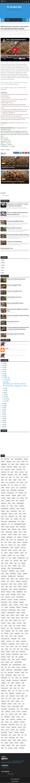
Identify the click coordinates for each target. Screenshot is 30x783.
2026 (3, 363)
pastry (2, 516)
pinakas (12, 701)
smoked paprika (4, 724)
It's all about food (14, 6)
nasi (19, 688)
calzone (11, 633)
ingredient (22, 508)
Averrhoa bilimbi (13, 490)
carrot (22, 633)
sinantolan (3, 36)
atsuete (8, 617)
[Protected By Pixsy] (5, 768)
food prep (16, 485)
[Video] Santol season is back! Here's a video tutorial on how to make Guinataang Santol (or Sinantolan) (15, 166)
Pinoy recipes (19, 469)
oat (16, 690)
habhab (24, 664)
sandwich (13, 716)
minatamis (10, 513)
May (4, 392)
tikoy (2, 737)
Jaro (12, 524)
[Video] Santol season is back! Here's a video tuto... (15, 383)
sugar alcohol (22, 729)
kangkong (3, 511)
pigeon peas (3, 701)
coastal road (9, 641)
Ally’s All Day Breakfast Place (17, 568)
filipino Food (15, 32)
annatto (7, 615)
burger (19, 529)
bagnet (22, 617)
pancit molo (15, 550)
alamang (18, 612)
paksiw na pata (3, 550)
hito (5, 667)
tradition (14, 740)
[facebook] (23, 1)
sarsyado (18, 716)
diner (11, 649)
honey (9, 667)
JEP (5, 342)
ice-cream (18, 667)
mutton (10, 688)
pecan (10, 698)
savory (7, 719)
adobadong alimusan (11, 612)
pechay (14, 698)
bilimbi (24, 623)
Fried (25, 492)
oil (23, 690)
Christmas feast (21, 490)
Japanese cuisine (4, 584)
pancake (9, 550)
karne (23, 675)
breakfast (14, 479)
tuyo (2, 742)
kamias (24, 485)
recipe (12, 459)
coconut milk (3, 32)
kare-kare (19, 542)
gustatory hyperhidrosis (17, 664)
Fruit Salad (3, 581)
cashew (2, 531)
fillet (17, 651)
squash (2, 518)
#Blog (3, 270)
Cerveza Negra (3, 576)
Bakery (17, 571)
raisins (22, 709)
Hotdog (22, 521)
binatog (10, 625)
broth (20, 474)
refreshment (7, 711)
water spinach (22, 745)
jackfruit (22, 672)
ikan (2, 542)
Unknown (7, 348)
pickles (24, 550)
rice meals (18, 711)
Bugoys (7, 573)
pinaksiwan (18, 701)
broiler (11, 628)
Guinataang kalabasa (12, 521)
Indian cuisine (24, 581)
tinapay (6, 737)
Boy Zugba (22, 571)
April (4, 394)
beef (27, 464)
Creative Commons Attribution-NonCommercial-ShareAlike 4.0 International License (12, 761)
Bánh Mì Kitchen (13, 573)
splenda (21, 482)
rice (14, 477)
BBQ (24, 518)
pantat (20, 550)
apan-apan (12, 526)
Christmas (3, 578)
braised (2, 500)
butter (17, 500)
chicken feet (20, 636)
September (6, 380)
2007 (3, 422)
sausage (2, 719)
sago (14, 555)
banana (16, 474)
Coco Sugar (3, 492)
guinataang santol (22, 32)
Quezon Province (23, 599)
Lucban (10, 589)
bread (20, 466)
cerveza (10, 636)
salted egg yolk (7, 716)
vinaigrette (8, 745)
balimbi (10, 620)
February (5, 399)
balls (20, 620)
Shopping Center (4, 604)
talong (2, 563)
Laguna (15, 586)
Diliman (12, 578)
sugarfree (7, 518)
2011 (3, 414)
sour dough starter (23, 487)
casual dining (3, 485)
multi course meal (4, 688)
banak (23, 620)
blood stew (18, 625)
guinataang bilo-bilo (18, 662)
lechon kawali (25, 677)
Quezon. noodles (4, 602)
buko (17, 630)
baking (13, 464)
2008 (3, 420)
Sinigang (19, 495)
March (4, 396)
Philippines (15, 466)
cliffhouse (3, 641)
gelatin (9, 659)
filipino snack (25, 537)
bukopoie (21, 630)
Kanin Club (20, 584)
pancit (6, 693)
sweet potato (16, 732)
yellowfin (15, 748)
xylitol (2, 748)
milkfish (2, 487)
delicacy (6, 649)
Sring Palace (16, 604)
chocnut (19, 479)
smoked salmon (11, 724)
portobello (10, 703)
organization (17, 547)
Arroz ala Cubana (4, 571)
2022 (3, 369)
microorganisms (4, 513)
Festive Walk (21, 492)
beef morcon (3, 623)
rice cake (13, 711)
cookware (22, 643)
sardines (24, 516)
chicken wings (13, 638)
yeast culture (3, 568)
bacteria (17, 617)
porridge (21, 552)
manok (20, 511)
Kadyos (15, 584)
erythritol (2, 651)
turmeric (9, 565)
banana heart (3, 529)
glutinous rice (12, 508)
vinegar (19, 565)
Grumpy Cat (18, 581)
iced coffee (24, 667)
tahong (25, 560)
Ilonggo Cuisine (4, 524)
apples (17, 526)
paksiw (24, 513)
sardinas (2, 558)
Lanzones (19, 586)
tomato (21, 737)
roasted (2, 714)
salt (2, 716)
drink (14, 649)
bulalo (13, 500)
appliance (12, 615)
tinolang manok (11, 737)
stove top (7, 729)
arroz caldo (3, 498)
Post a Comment (5, 195)
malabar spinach (23, 680)
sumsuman (10, 732)
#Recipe (3, 179)
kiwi (9, 677)
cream (16, 646)
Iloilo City (3, 461)
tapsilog (11, 563)
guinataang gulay (4, 664)
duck (22, 649)
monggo (19, 685)
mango (18, 545)
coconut (20, 531)
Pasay (2, 597)
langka (7, 511)
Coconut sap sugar (10, 492)
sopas (25, 724)
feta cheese (19, 537)
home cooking (7, 469)
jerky (27, 672)
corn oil (2, 646)
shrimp (17, 477)
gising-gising (23, 659)
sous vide (3, 727)
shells (2, 722)
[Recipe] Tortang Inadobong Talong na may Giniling (18, 234)
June (4, 390)
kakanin (10, 542)
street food (12, 729)
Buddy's (2, 573)
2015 (3, 410)
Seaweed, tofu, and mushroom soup (14, 241)
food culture (8, 654)
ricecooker (10, 555)
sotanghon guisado (21, 558)
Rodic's (10, 602)
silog (10, 558)
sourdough (3, 490)
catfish (2, 636)
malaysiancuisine (14, 511)
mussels (15, 513)
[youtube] (28, 1)
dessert (18, 461)
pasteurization (12, 695)
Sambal (2, 526)
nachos (15, 688)
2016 (3, 407)
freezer (26, 654)
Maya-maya (9, 591)
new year (12, 487)
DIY (16, 492)
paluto (2, 693)
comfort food (25, 474)
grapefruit (7, 662)
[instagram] (24, 1)
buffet (13, 630)
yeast (21, 518)
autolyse (13, 617)
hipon (2, 667)
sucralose (26, 477)
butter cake (6, 633)
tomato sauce (3, 740)
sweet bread (16, 560)
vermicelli (3, 745)
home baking (9, 466)
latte (20, 677)
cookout (17, 643)
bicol (26, 498)
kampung (15, 675)
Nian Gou (7, 594)
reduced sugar (11, 516)
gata (6, 482)
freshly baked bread (4, 508)
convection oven (4, 643)
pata (6, 516)
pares (23, 693)
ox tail (27, 690)
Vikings (18, 610)
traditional (23, 563)
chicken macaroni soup (5, 638)
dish (8, 485)
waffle (13, 745)
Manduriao (8, 495)
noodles (16, 472)
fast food (13, 651)
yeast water (10, 748)
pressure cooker (12, 482)
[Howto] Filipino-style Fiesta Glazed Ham (15, 334)
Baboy (2, 479)
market (23, 682)
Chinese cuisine (4, 521)
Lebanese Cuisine (4, 589)
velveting (21, 742)
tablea (10, 735)
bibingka (13, 623)
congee (13, 503)
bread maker (8, 500)
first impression (22, 651)
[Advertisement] (11, 443)
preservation (3, 706)
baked (2, 620)
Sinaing (10, 604)
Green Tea (12, 581)
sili (6, 558)
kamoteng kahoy (9, 675)
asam (27, 615)
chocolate (15, 531)
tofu (19, 563)
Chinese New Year (20, 576)
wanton (24, 565)
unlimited (11, 742)
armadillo (22, 615)
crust (20, 646)
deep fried (10, 534)
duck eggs (26, 649)
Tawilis (26, 604)
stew (11, 560)
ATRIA (9, 568)
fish (9, 464)
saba (17, 482)
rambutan (26, 709)
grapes (11, 539)
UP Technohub (24, 607)
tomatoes (9, 740)
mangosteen (18, 682)
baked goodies (10, 474)
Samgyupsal (21, 602)
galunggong (21, 656)
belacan (9, 623)
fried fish (2, 539)
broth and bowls (17, 628)
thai (25, 735)
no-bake (11, 547)
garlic (7, 539)
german (13, 659)
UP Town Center (4, 610)
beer (18, 498)
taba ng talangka (4, 735)
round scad (11, 714)
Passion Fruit (7, 597)
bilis (2, 625)
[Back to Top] (19, 779)
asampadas (3, 617)
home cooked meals (18, 459)
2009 (3, 418)
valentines (16, 742)
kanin (19, 675)
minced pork (24, 545)
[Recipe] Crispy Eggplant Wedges (14, 285)
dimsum (11, 505)
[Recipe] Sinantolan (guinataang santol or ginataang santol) (13, 181)
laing (13, 677)
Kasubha (25, 584)
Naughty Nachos (20, 591)
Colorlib (17, 781)
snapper (17, 724)
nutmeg (9, 690)
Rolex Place (15, 602)
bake (6, 479)
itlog (5, 672)
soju (21, 724)
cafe (2, 469)
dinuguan (15, 534)
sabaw (20, 714)
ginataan (18, 659)
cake (24, 469)
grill (15, 539)
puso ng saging (4, 709)
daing (2, 649)
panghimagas (11, 693)
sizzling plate (16, 722)
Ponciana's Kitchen (20, 597)
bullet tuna (26, 630)
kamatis (2, 675)
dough (20, 534)
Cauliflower (25, 573)
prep (23, 703)
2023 (3, 367)
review (14, 461)
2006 (3, 424)
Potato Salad (3, 599)
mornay (23, 685)
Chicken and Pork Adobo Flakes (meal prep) (16, 279)
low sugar (3, 680)
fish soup (2, 654)
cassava (26, 633)
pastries (18, 695)
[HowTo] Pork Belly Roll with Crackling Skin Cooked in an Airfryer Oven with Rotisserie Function (18, 328)
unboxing (6, 742)
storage (2, 729)
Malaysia (2, 495)
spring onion (14, 727)
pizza (22, 701)
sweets (21, 560)
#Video (18, 31)
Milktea (14, 591)
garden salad (3, 659)
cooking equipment (20, 503)
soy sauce (8, 727)
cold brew (18, 641)
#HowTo (3, 267)
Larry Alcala (25, 586)
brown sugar (24, 628)
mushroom (8, 487)
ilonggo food (22, 464)
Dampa (8, 578)
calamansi (24, 529)
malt (8, 682)
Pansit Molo (14, 495)
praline (19, 703)
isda (2, 672)
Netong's (2, 594)
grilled (18, 508)
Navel (25, 591)
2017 (3, 405)
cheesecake (22, 500)
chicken (17, 464)
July (4, 388)
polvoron (5, 552)
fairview (16, 505)
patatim (22, 695)
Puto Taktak (16, 599)
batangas (13, 498)
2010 (3, 416)
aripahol (17, 615)
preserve (9, 706)
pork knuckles (3, 703)
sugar (17, 729)
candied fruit (17, 633)
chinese (9, 503)
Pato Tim (13, 597)
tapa (11, 518)
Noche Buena (13, 594)
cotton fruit (9, 32)
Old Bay (19, 594)
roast (16, 516)
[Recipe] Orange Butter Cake (7, 248)
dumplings (3, 537)
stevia (8, 490)
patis (26, 695)
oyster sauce (23, 547)
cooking (2, 477)
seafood (22, 461)
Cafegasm (19, 573)
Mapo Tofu (3, 591)
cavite (6, 636)
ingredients (26, 669)
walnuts (17, 745)
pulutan (21, 706)
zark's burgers (21, 748)
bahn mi (26, 617)
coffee (24, 479)
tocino (17, 737)
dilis (7, 505)
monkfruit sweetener (4, 547)
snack (22, 477)
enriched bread (9, 537)
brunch (2, 630)
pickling (23, 698)
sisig (11, 722)
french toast (3, 656)
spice (27, 558)
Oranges (23, 594)
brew (8, 628)
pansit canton (18, 693)
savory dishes (12, 719)
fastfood (2, 482)
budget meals (8, 630)
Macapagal (16, 589)
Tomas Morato (12, 607)
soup (26, 472)
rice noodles (24, 711)
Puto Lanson (10, 599)
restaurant (25, 459)
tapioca (6, 563)
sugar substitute (4, 732)
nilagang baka (3, 690)
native (22, 688)
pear (6, 698)
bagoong (8, 498)
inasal (6, 542)
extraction (8, 651)
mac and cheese (15, 680)
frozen (13, 656)
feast (15, 537)
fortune (21, 654)
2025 (3, 365)
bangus (10, 479)
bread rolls (3, 628)
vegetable (14, 565)
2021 (3, 371)
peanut (2, 698)
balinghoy (15, 620)
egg (6, 477)
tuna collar (24, 740)
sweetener (22, 732)
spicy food (7, 560)
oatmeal (20, 690)
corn (27, 643)
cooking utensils (12, 643)
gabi (16, 656)
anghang (2, 615)
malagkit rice (3, 682)
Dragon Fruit (22, 578)
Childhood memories (12, 576)
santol (22, 34)
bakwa (6, 620)
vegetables (16, 518)
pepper (18, 698)
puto (26, 552)
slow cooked (22, 722)
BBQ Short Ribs (12, 571)
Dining (16, 578)
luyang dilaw (8, 680)
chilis (19, 638)
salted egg (22, 555)
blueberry (24, 625)
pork (27, 461)
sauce (22, 716)
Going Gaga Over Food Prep (13, 321)
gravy (12, 662)
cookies (25, 531)
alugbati (7, 526)
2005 (3, 426)
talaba (19, 735)
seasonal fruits (19, 719)
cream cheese (3, 534)
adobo (26, 482)
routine (16, 714)
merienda (13, 469)
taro (22, 735)
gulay (10, 664)
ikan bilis (2, 669)
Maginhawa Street (22, 589)
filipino (10, 477)
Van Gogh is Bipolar (12, 610)
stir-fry (24, 727)
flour (12, 485)
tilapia (15, 563)
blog (14, 625)
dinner (24, 466)
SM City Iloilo (3, 474)
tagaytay (14, 735)
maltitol (12, 682)
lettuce (2, 545)
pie (1, 552)
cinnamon (23, 638)
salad (18, 555)
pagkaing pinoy (17, 34)
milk (7, 685)
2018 (3, 403)
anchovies (23, 612)
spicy (2, 560)
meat (23, 511)
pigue (8, 701)
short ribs (6, 722)
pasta (7, 695)
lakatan (16, 677)
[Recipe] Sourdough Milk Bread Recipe (15, 221)
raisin (18, 709)
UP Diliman (18, 607)
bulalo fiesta (14, 529)
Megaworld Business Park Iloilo (19, 524)
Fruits (8, 581)
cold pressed (23, 641)
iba (20, 485)
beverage (22, 498)
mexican (2, 685)
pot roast (14, 703)
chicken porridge (9, 531)
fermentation (21, 505)
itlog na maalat (10, 672)
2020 (3, 374)
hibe (26, 539)
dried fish (24, 534)
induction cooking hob (18, 669)
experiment (3, 466)
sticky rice (19, 727)
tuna (5, 565)
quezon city (22, 472)
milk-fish (10, 685)
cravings (11, 646)
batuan (9, 529)
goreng (2, 662)
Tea (2, 607)
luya (15, 545)
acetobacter (3, 612)
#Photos (3, 265)
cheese (15, 636)
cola (13, 641)
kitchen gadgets (4, 677)
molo (15, 685)
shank (25, 719)
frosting (8, 656)
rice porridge (3, 555)
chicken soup (3, 503)
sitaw (17, 487)
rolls (6, 714)
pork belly (11, 552)
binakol (6, 625)
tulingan (19, 740)
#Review (3, 262)
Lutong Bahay (10, 34)
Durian (27, 578)
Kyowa (11, 586)
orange (20, 513)
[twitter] (26, 1)
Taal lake (21, 604)
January (5, 401)
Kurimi (7, 586)
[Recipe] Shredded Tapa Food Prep (14, 228)
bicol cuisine (23, 31)
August (5, 382)
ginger (12, 472)
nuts (13, 690)
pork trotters (16, 552)
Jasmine (10, 584)
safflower (24, 714)
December (5, 377)
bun (2, 633)
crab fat (7, 646)
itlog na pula (17, 672)
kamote (14, 542)
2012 (3, 412)
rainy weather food (11, 709)
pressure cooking (15, 706)
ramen (2, 711)
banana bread (22, 526)
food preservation (15, 654)
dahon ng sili (25, 646)
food (2, 459)
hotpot (13, 667)
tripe (2, 565)
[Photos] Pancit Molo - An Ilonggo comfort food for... (15, 385)
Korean (2, 586)
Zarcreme (23, 610)
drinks (18, 649)
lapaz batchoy (25, 542)
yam (6, 748)
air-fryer (24, 495)
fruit (8, 472)
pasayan (2, 695)
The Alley (6, 607)
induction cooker (9, 669)
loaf (6, 545)
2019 (3, 376)
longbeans (10, 545)
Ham (19, 521)
